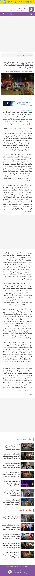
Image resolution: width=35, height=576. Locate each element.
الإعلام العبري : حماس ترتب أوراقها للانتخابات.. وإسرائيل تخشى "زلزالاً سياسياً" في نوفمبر (11, 457)
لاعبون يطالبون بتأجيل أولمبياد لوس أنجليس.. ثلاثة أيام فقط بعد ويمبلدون (11, 502)
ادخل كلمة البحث (9, 14)
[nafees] (17, 103)
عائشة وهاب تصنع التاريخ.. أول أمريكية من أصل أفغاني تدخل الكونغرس (11, 493)
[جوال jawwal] (17, 2)
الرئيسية (30, 55)
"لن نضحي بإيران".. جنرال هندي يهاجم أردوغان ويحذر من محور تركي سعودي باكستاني (11, 475)
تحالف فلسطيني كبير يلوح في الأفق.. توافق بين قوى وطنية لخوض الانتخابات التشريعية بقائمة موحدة (11, 448)
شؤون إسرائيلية (21, 55)
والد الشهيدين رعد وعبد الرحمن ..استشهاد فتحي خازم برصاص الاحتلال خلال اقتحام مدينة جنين (11, 466)
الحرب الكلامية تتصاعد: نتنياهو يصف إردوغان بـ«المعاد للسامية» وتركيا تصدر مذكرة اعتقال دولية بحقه (11, 528)
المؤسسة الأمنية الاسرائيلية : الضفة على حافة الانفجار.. (11, 518)
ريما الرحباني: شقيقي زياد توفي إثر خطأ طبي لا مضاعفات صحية (12, 484)
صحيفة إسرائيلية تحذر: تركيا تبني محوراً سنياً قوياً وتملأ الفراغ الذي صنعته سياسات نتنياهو (11, 537)
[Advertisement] (17, 34)
